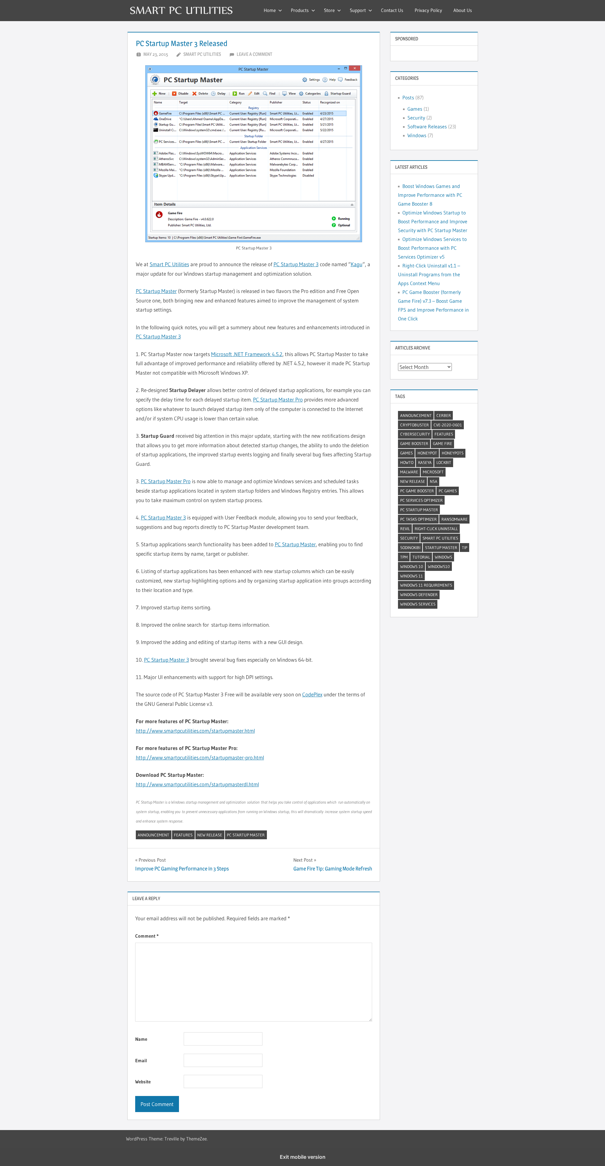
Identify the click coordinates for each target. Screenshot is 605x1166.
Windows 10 (411, 566)
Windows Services (417, 603)
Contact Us (392, 10)
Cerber (443, 415)
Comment (146, 936)
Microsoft (433, 471)
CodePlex (312, 694)
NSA (433, 481)
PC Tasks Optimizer (418, 519)
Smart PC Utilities (202, 54)
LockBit (443, 462)
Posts (408, 97)
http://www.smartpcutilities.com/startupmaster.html (195, 730)
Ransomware (454, 519)
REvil (405, 528)
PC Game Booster (417, 490)
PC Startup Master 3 (296, 264)
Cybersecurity (415, 434)
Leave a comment (254, 54)
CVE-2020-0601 (448, 424)
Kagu (356, 264)
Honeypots (453, 452)
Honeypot (427, 452)
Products (300, 10)
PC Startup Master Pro (278, 399)
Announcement (153, 834)
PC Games (448, 490)
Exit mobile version (303, 1157)
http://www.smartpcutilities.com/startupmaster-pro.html (200, 757)
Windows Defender (419, 594)
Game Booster (414, 443)
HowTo (406, 462)
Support (358, 10)
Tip (464, 547)
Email (141, 1060)
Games (414, 109)
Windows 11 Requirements (426, 585)
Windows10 (439, 566)
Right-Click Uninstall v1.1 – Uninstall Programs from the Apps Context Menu (429, 274)
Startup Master (441, 547)
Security (416, 117)
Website (143, 1082)
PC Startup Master (156, 291)
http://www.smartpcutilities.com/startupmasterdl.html (197, 784)
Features (183, 834)
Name (141, 1039)
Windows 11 (411, 575)
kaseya (425, 462)
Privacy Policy (428, 10)
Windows (416, 135)
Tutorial (421, 557)
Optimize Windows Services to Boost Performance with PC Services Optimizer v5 (432, 248)
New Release (209, 834)
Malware (409, 471)
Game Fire (442, 443)
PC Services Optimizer (421, 500)
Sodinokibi (410, 547)
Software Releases (427, 126)
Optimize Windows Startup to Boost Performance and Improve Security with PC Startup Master (432, 221)
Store (329, 10)
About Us (462, 10)
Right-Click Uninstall (436, 528)
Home (270, 10)
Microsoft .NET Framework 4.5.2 (246, 354)
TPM (404, 557)
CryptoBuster (414, 424)
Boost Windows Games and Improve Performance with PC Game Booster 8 (430, 195)
